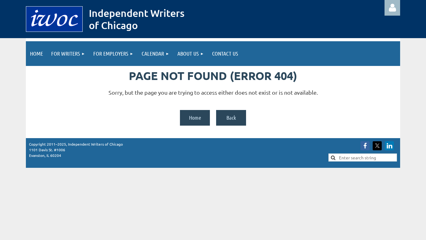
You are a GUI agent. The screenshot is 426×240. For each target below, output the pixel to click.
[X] (377, 145)
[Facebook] (365, 145)
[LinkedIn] (389, 145)
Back (231, 117)
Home (195, 117)
